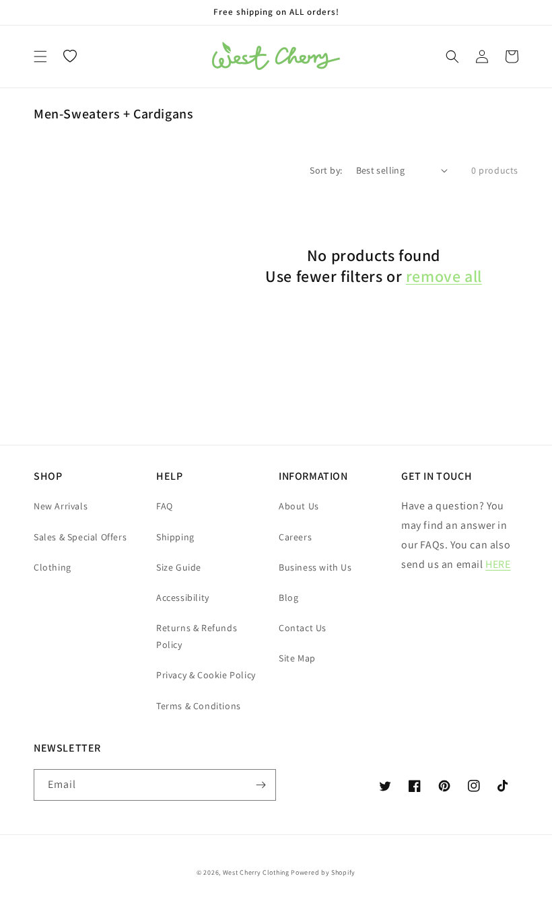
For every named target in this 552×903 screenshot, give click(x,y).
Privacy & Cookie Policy (206, 675)
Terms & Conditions (198, 706)
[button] (40, 56)
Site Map (297, 658)
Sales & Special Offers (80, 537)
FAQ (164, 506)
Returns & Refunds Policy (196, 636)
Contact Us (302, 628)
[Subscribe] (260, 785)
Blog (288, 597)
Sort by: (326, 170)
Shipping (175, 537)
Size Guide (178, 567)
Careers (295, 537)
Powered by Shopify (323, 872)
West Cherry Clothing (256, 872)
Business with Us (315, 567)
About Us (299, 506)
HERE (497, 564)
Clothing (52, 567)
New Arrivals (61, 506)
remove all (444, 276)
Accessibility (182, 597)
